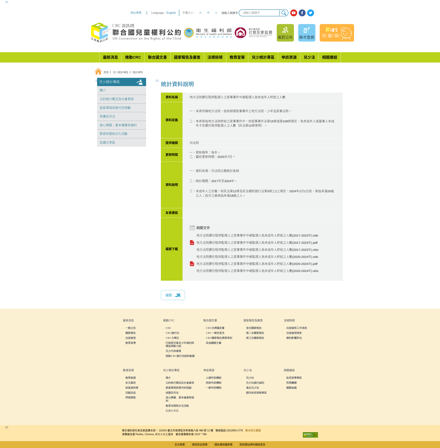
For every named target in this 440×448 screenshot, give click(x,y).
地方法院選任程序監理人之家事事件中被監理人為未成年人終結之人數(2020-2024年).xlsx (257, 271)
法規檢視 (215, 57)
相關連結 (329, 57)
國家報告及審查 (187, 57)
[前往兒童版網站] (337, 33)
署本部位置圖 (253, 430)
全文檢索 (180, 444)
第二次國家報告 (255, 333)
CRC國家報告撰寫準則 (219, 338)
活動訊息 (130, 392)
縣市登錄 (306, 37)
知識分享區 (107, 142)
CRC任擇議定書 (215, 328)
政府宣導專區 (294, 377)
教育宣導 (237, 57)
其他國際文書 (213, 342)
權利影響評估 (294, 338)
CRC (168, 328)
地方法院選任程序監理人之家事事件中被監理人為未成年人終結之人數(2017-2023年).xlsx (257, 249)
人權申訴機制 (213, 377)
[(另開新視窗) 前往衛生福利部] (208, 33)
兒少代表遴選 (173, 351)
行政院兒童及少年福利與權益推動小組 (180, 344)
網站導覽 (135, 12)
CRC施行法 (172, 333)
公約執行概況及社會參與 (117, 99)
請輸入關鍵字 (230, 13)
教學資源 (130, 377)
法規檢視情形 (294, 333)
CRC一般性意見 (215, 333)
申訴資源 (289, 57)
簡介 (103, 90)
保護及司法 (107, 116)
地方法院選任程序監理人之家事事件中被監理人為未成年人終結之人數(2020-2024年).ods (257, 257)
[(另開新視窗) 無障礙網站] (310, 434)
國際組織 (291, 387)
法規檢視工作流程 (296, 328)
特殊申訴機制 (213, 382)
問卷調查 (130, 397)
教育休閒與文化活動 (114, 134)
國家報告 (130, 333)
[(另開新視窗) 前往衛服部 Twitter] (310, 12)
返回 (169, 295)
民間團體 (291, 382)
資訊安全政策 (199, 444)
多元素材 (130, 382)
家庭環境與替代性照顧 (115, 108)
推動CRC (133, 57)
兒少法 (309, 57)
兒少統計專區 (263, 57)
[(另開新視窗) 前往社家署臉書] (302, 12)
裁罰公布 (285, 37)
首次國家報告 (254, 328)
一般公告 (130, 328)
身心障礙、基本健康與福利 (118, 125)
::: (6, 2)
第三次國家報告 (255, 338)
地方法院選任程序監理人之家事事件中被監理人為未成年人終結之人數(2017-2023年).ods (257, 235)
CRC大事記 (172, 338)
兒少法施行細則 (255, 382)
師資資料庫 (131, 387)
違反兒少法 (252, 387)
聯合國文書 (157, 57)
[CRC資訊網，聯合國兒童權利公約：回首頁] (136, 32)
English (171, 12)
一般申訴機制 (213, 387)
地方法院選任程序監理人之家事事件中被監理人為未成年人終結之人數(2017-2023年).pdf (256, 242)
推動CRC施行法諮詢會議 (180, 356)
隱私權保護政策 (223, 444)
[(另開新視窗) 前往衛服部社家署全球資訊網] (253, 32)
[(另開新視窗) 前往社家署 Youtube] (293, 12)
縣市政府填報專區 (256, 392)
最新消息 (110, 57)
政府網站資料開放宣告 (252, 444)
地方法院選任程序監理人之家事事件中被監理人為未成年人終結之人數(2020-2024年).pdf (256, 264)
